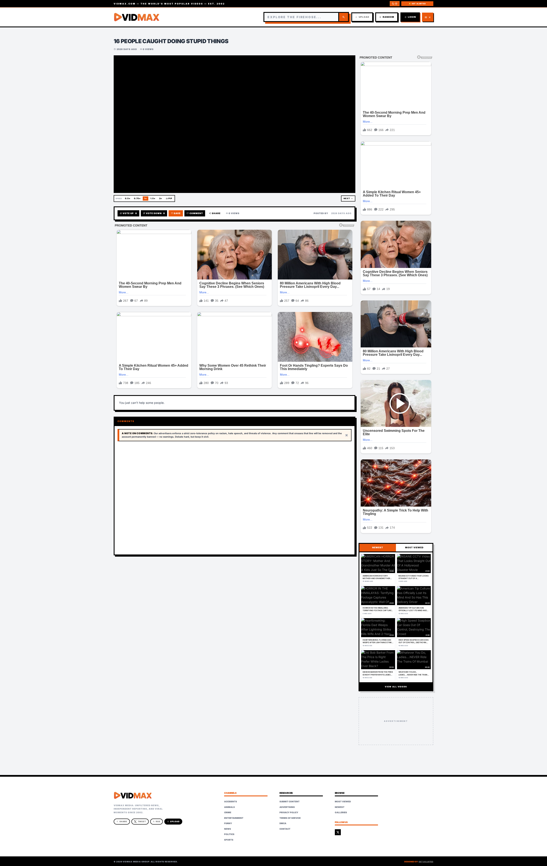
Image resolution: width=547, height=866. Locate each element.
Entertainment (233, 818)
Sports (228, 839)
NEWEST (377, 547)
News (227, 829)
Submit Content (289, 801)
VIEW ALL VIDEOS (396, 686)
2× (160, 198)
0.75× (137, 198)
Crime (227, 812)
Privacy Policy (288, 812)
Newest (339, 807)
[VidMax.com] (137, 17)
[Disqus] (234, 498)
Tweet (142, 821)
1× (145, 198)
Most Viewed (343, 801)
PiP (169, 198)
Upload (362, 17)
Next (348, 198)
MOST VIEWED (414, 547)
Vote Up (128, 213)
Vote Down (154, 213)
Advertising (287, 807)
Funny (228, 823)
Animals (229, 807)
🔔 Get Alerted (417, 4)
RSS (156, 821)
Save (176, 213)
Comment (195, 213)
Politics (229, 834)
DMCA (282, 823)
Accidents (230, 801)
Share (215, 213)
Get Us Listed (426, 861)
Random (386, 17)
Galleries (341, 812)
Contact (284, 829)
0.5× (127, 198)
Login (410, 17)
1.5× (152, 198)
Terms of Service (290, 818)
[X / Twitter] (338, 832)
